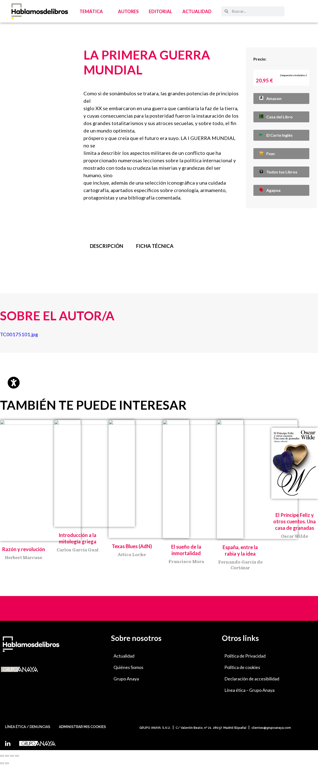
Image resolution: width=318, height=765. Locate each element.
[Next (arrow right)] (7, 763)
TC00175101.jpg (19, 334)
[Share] (7, 756)
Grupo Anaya (126, 678)
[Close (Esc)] (2, 756)
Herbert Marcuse (23, 557)
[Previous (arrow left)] (2, 763)
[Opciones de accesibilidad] (13, 382)
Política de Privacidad (245, 656)
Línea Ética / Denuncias (27, 727)
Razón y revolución (23, 549)
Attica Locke (132, 554)
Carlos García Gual (78, 550)
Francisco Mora (186, 561)
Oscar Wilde (294, 536)
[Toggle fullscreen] (12, 756)
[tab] (106, 246)
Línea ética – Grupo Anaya (249, 690)
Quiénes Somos (128, 667)
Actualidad (196, 11)
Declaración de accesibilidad (251, 678)
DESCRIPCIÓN (106, 246)
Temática (91, 11)
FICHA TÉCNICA (154, 246)
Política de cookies (242, 667)
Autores (128, 11)
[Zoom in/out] (17, 756)
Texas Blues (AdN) (132, 546)
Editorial (160, 11)
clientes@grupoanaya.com (271, 728)
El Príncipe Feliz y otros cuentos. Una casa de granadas (294, 521)
